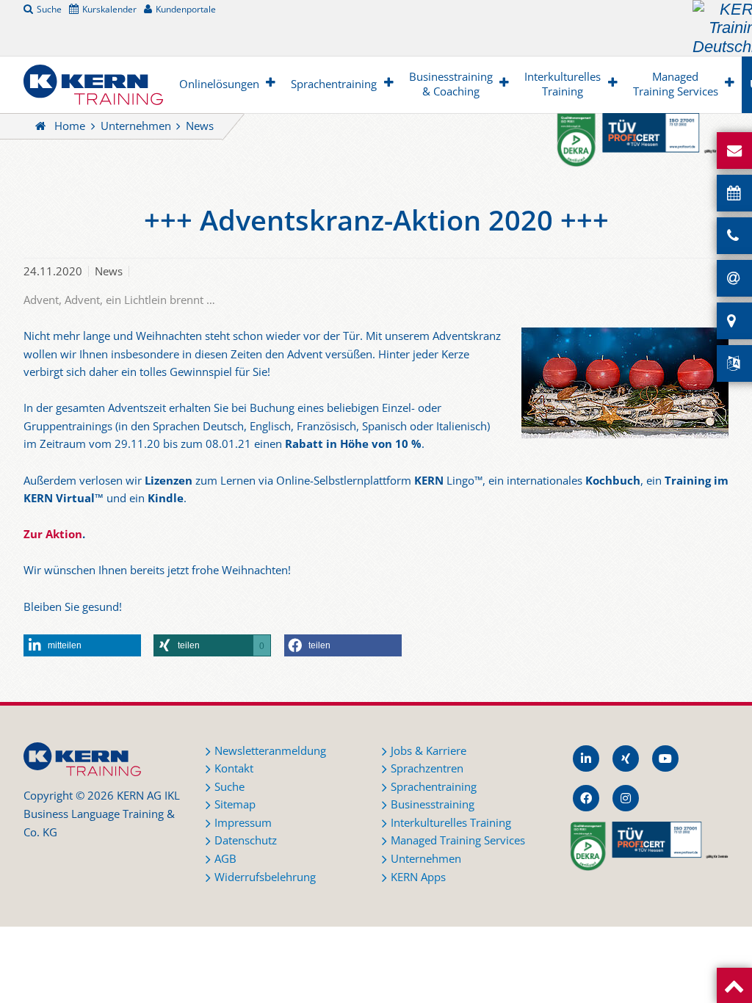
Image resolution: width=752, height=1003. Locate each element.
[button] (82, 645)
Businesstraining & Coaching (451, 84)
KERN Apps (418, 877)
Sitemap (235, 804)
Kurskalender (109, 9)
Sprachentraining (334, 84)
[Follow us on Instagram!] (626, 798)
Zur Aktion (53, 534)
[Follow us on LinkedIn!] (586, 758)
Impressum (243, 822)
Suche (49, 9)
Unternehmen (136, 126)
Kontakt (233, 768)
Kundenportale (186, 9)
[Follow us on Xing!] (626, 758)
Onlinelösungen (219, 84)
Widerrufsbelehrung (265, 877)
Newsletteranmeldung (270, 750)
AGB (225, 858)
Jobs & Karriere (428, 750)
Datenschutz (245, 840)
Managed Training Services (675, 84)
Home (69, 126)
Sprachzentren (427, 768)
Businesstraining (432, 804)
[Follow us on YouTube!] (665, 758)
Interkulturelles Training (562, 84)
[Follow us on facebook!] (586, 798)
